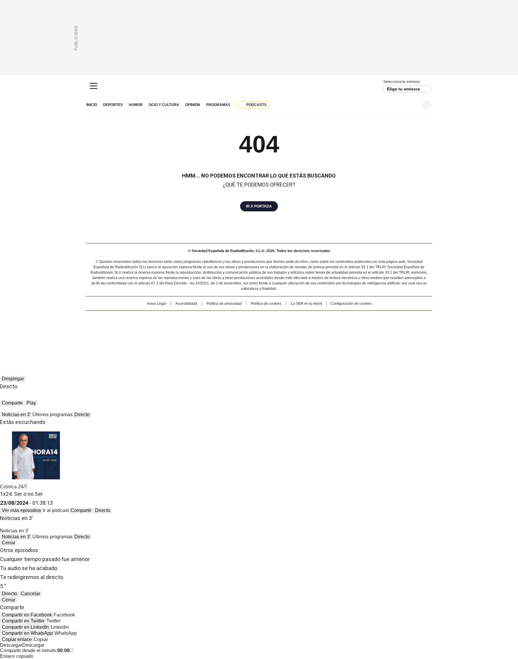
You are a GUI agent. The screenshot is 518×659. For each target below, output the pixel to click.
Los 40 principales (215, 318)
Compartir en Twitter (23, 620)
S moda (296, 336)
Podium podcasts (244, 336)
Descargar (11, 645)
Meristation (352, 336)
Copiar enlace (17, 639)
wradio (247, 328)
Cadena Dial (292, 328)
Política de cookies (266, 304)
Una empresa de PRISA (137, 324)
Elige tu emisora (403, 89)
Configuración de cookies (351, 304)
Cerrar (8, 542)
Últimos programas (52, 414)
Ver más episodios (21, 510)
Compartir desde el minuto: (35, 650)
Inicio (91, 105)
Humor (136, 105)
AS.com (325, 318)
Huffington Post (197, 328)
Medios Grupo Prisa (137, 338)
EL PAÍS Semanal (314, 328)
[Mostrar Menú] (93, 86)
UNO (229, 328)
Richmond (186, 336)
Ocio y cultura (164, 105)
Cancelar (30, 593)
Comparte (12, 402)
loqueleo (322, 336)
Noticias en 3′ (16, 414)
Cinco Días (271, 328)
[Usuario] (427, 105)
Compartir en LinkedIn (25, 627)
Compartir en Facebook (27, 614)
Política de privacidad (224, 304)
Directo (82, 414)
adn (345, 318)
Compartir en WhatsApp (27, 633)
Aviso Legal (156, 304)
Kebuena (365, 328)
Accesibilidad (186, 304)
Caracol (367, 318)
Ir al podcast (56, 510)
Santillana (243, 318)
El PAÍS (188, 318)
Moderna (216, 336)
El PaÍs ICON (270, 336)
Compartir (80, 510)
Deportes (113, 105)
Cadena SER (259, 86)
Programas (218, 105)
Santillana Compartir (276, 318)
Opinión (192, 105)
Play (31, 402)
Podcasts (256, 105)
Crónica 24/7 (13, 486)
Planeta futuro (340, 328)
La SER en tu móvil (306, 304)
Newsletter (412, 105)
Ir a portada (259, 206)
